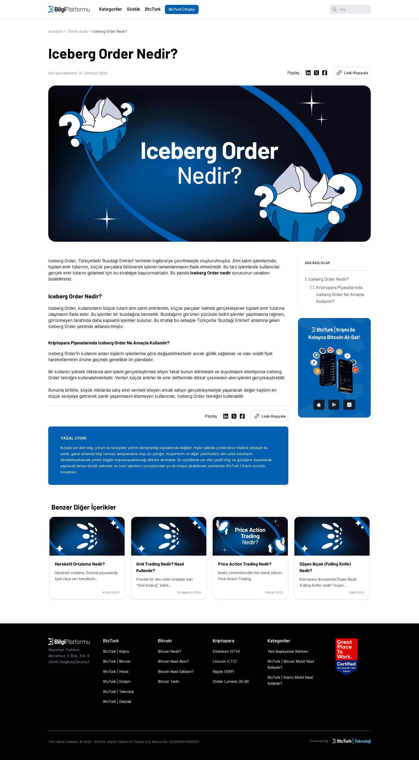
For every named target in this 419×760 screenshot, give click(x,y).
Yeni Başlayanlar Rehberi (287, 651)
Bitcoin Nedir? (169, 651)
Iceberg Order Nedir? (328, 279)
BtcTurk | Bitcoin (116, 661)
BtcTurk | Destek (117, 701)
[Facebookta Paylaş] (324, 73)
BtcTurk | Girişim (116, 681)
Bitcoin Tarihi (168, 681)
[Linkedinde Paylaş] (308, 73)
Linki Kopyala (356, 72)
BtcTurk (153, 9)
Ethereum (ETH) (226, 651)
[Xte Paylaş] (316, 73)
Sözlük (133, 9)
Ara (343, 9)
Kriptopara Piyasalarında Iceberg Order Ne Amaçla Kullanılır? (340, 294)
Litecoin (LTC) (225, 661)
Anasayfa (55, 31)
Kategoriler (110, 9)
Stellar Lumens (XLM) (231, 681)
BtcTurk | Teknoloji (118, 691)
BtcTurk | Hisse (116, 671)
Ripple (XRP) (223, 671)
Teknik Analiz (78, 31)
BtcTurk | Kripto (182, 9)
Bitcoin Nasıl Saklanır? (176, 671)
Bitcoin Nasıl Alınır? (173, 661)
